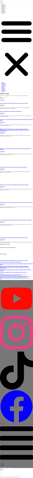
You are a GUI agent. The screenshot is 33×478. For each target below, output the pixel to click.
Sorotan (3, 465)
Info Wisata (3, 9)
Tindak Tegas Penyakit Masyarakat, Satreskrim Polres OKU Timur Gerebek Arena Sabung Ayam (16, 202)
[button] (16, 47)
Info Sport (3, 12)
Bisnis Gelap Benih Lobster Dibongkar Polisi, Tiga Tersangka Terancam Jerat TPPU (14, 103)
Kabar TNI (3, 87)
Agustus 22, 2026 (2, 105)
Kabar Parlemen (4, 8)
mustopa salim (2, 132)
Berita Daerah (3, 11)
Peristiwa (3, 7)
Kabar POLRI (3, 4)
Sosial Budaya (3, 10)
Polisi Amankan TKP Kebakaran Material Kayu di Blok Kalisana (11, 111)
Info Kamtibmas (4, 5)
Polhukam (3, 13)
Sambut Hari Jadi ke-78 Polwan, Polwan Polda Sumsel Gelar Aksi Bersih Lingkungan (14, 184)
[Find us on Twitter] (0, 475)
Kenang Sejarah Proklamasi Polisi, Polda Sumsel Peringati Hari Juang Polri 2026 (13, 167)
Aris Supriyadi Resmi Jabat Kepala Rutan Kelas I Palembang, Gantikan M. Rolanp (14, 237)
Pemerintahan (3, 84)
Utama (2, 464)
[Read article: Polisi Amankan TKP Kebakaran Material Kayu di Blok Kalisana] (16, 109)
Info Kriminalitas (4, 6)
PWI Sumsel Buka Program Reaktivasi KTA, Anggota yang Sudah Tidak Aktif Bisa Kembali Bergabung (13, 278)
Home (2, 82)
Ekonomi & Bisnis (4, 90)
